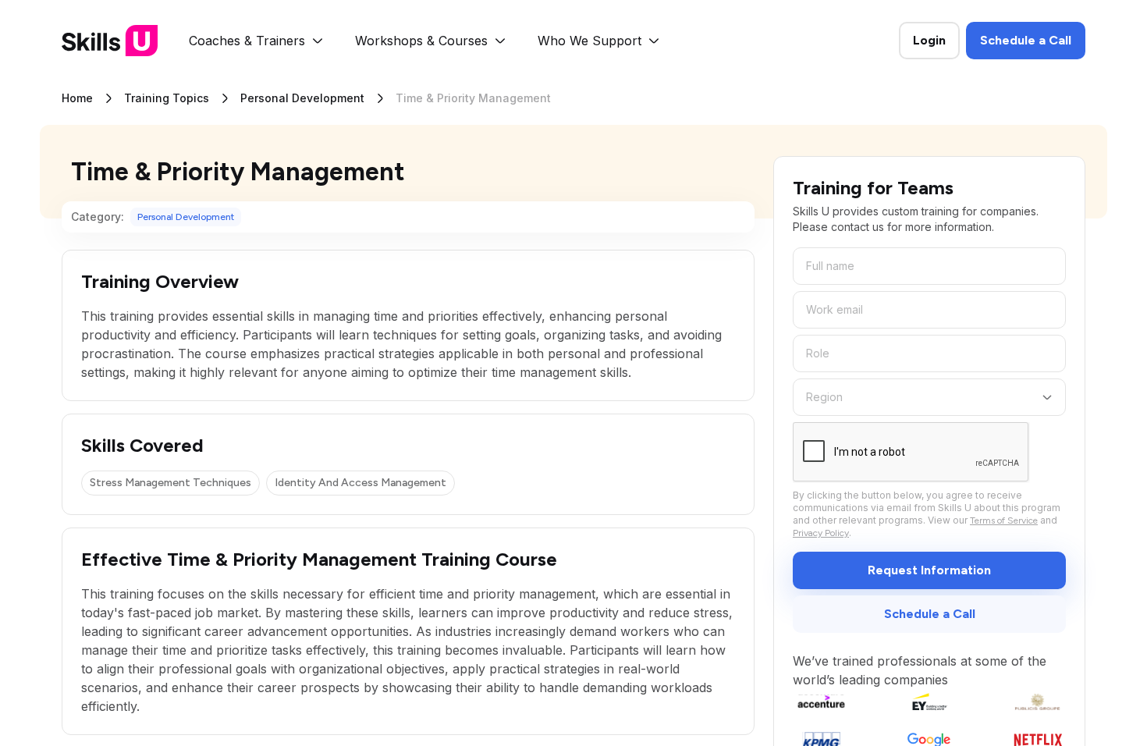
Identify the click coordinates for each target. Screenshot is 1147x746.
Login (929, 40)
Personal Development (302, 98)
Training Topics (166, 98)
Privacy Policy (821, 533)
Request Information (929, 570)
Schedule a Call (1025, 40)
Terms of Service (1004, 520)
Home (77, 98)
